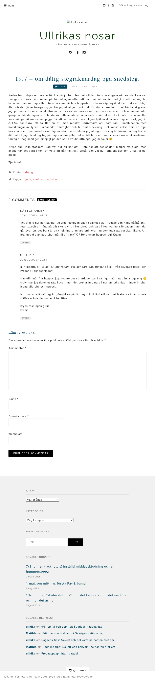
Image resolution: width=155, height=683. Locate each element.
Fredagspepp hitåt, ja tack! (59, 653)
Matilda (31, 633)
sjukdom (52, 179)
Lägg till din (47, 200)
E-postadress (18, 416)
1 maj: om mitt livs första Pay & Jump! (56, 583)
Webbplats (15, 434)
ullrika (30, 626)
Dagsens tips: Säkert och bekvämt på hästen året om (77, 640)
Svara (25, 243)
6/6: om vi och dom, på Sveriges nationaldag (71, 626)
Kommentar (17, 348)
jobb (28, 179)
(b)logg (60, 86)
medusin (38, 179)
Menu (11, 5)
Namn (13, 399)
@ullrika (79, 670)
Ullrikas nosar (78, 35)
